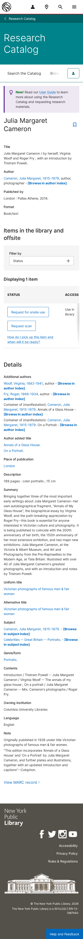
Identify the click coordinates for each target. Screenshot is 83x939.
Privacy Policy (67, 853)
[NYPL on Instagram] (62, 835)
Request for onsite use (28, 312)
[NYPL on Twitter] (52, 835)
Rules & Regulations (63, 861)
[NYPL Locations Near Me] (46, 7)
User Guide (47, 92)
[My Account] (33, 7)
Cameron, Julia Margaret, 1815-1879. (32, 629)
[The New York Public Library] (6, 7)
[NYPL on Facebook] (42, 835)
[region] (41, 317)
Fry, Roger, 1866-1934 (21, 394)
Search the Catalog (24, 73)
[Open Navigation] (74, 7)
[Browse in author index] (47, 183)
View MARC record (20, 782)
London (9, 466)
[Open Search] (60, 7)
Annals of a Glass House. (22, 445)
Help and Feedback (64, 934)
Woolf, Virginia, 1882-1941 (23, 383)
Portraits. (10, 660)
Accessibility (68, 846)
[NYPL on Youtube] (73, 835)
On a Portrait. (14, 451)
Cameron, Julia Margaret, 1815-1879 (31, 178)
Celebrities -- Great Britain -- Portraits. (32, 640)
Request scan (21, 326)
